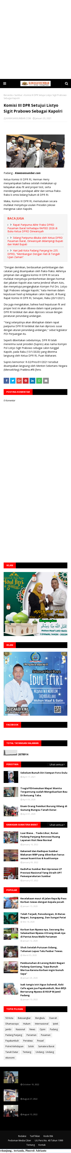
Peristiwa (28, 1040)
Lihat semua (56, 764)
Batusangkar (24, 1018)
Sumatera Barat (46, 1046)
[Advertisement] (35, 39)
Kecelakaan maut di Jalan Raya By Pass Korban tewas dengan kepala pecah (43, 900)
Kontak (42, 1144)
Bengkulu (40, 1018)
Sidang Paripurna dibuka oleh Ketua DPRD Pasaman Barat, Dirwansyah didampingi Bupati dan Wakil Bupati (35, 241)
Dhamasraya (12, 1023)
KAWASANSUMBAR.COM (18, 118)
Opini (42, 1029)
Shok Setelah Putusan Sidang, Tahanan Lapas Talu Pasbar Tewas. (41, 949)
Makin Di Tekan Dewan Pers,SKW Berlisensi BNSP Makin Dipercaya (40, 1108)
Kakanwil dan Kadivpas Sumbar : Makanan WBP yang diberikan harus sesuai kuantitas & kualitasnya (42, 854)
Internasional (41, 1023)
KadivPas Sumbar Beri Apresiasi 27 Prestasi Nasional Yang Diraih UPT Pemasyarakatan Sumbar (41, 872)
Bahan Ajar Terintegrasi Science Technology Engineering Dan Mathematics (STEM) (40, 1076)
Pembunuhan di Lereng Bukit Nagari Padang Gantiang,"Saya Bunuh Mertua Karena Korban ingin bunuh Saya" (42, 968)
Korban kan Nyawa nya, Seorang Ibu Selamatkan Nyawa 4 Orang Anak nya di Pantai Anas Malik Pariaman (42, 933)
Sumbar (18, 95)
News (32, 1029)
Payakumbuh (12, 1040)
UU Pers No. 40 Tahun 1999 (49, 1140)
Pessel (40, 1040)
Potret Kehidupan (14, 1046)
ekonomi (10, 1057)
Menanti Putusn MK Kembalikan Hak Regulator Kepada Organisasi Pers (42, 1092)
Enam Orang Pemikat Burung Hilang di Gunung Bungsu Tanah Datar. (43, 807)
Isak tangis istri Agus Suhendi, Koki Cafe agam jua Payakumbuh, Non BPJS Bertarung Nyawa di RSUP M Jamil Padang (43, 990)
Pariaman (31, 1035)
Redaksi (22, 1136)
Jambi (8, 1029)
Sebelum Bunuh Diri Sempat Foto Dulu (43, 772)
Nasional (20, 1029)
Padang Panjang (13, 1035)
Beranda (8, 95)
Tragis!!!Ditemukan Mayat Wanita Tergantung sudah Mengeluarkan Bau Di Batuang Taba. (43, 792)
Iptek (55, 1023)
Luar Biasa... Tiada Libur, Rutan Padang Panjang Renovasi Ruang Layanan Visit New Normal (40, 836)
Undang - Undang (45, 1052)
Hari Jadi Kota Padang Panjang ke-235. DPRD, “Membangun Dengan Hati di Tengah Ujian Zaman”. (33, 254)
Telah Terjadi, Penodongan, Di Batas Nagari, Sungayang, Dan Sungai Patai (43, 915)
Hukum (26, 1023)
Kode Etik (48, 1136)
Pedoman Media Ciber (19, 1140)
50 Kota (9, 1018)
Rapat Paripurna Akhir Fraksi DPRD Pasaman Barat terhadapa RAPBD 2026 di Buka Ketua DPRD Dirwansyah (32, 228)
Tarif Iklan (35, 1136)
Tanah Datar (11, 1052)
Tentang (27, 1052)
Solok (31, 1046)
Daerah (53, 1018)
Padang (54, 1029)
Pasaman (45, 1035)
